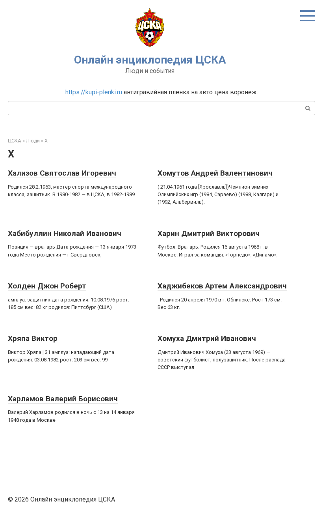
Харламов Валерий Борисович (63, 398)
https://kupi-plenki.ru (93, 92)
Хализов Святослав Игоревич (62, 173)
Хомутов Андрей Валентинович (215, 173)
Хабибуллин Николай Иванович (64, 233)
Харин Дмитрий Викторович (209, 233)
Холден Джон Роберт (47, 285)
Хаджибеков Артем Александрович (222, 285)
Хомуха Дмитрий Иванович (207, 338)
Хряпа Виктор (33, 338)
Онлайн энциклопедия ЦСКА (150, 59)
